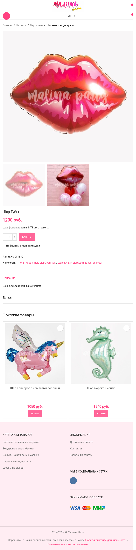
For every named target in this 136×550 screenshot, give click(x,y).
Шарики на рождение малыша (21, 455)
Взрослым (36, 25)
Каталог (21, 25)
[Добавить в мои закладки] (60, 328)
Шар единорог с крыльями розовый (35, 388)
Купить (26, 237)
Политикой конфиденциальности (106, 540)
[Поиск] (6, 16)
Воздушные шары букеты (18, 448)
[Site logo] (68, 6)
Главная (7, 25)
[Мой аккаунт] (4, 6)
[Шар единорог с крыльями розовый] (35, 353)
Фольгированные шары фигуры (37, 262)
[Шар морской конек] (101, 353)
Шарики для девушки (61, 25)
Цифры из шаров (13, 467)
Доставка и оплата (81, 442)
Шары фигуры (93, 262)
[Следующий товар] (131, 25)
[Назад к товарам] (127, 25)
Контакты (76, 448)
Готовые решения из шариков (21, 442)
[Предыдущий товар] (123, 25)
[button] (6, 96)
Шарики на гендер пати (17, 461)
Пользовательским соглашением (67, 544)
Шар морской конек (101, 388)
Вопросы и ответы (81, 455)
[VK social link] (73, 480)
